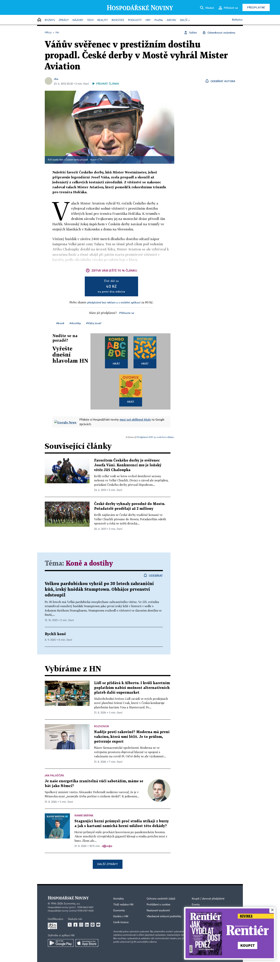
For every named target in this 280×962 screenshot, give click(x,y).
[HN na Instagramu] (81, 925)
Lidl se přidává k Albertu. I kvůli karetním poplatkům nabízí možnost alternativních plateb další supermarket (132, 687)
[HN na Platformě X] (70, 925)
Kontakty (118, 898)
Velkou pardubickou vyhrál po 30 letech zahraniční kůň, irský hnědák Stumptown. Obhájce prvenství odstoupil (99, 589)
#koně (60, 323)
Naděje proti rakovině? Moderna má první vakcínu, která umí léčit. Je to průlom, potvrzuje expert (132, 736)
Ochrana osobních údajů (161, 898)
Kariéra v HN (120, 916)
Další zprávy (107, 864)
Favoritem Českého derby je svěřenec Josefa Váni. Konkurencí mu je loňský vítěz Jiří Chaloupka (127, 465)
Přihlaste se (126, 312)
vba (56, 78)
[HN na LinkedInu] (87, 925)
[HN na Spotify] (92, 925)
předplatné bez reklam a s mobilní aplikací (114, 302)
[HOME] (39, 19)
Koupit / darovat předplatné (208, 898)
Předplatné (256, 7)
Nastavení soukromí (158, 910)
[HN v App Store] (86, 943)
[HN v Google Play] (61, 943)
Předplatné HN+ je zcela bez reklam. (155, 437)
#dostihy (75, 323)
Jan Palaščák (54, 775)
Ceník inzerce (121, 922)
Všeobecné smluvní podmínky (164, 916)
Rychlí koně (55, 634)
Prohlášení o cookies (158, 904)
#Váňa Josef (93, 323)
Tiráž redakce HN (123, 904)
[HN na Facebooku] (75, 925)
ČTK (100, 160)
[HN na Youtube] (98, 925)
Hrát (116, 363)
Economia (119, 910)
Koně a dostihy (89, 563)
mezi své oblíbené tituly (135, 419)
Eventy (196, 904)
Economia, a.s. (72, 903)
